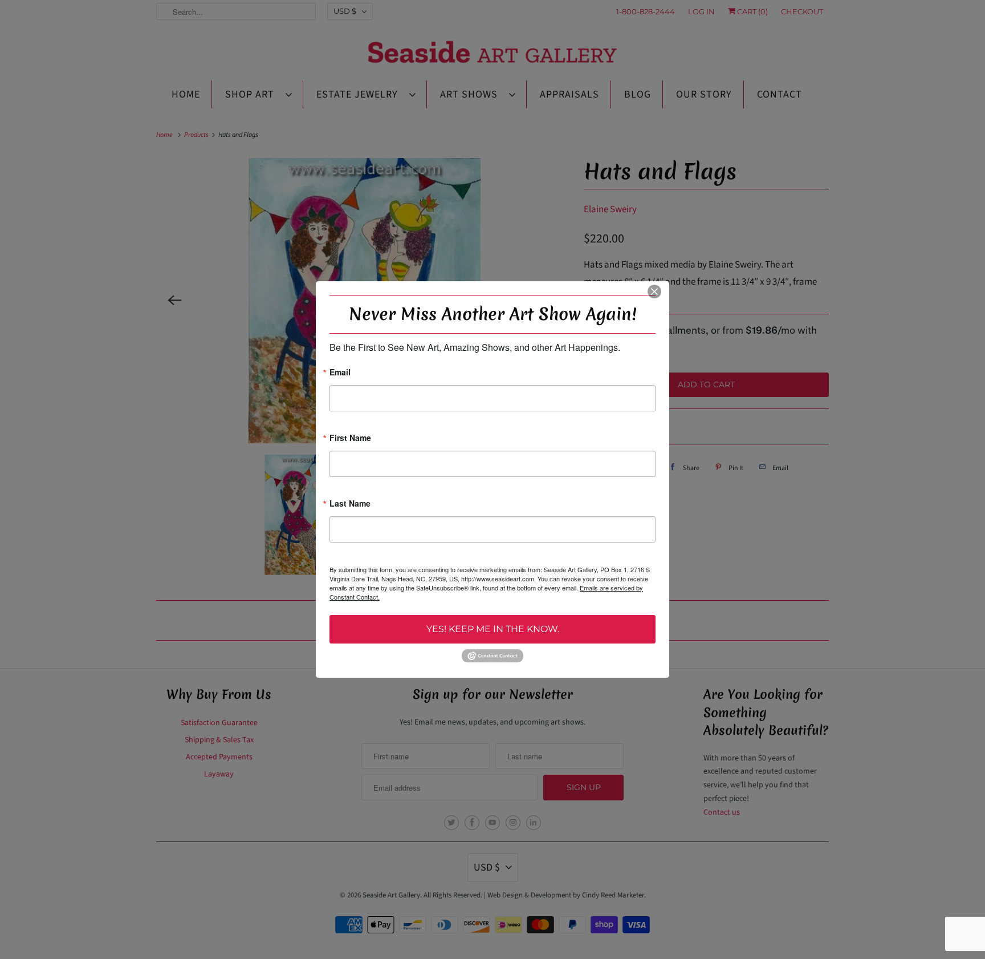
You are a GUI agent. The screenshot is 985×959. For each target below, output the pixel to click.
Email (340, 373)
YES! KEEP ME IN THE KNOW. (492, 629)
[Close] (654, 291)
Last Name (350, 504)
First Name (350, 438)
